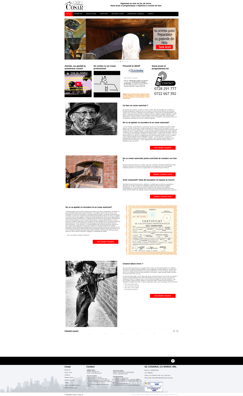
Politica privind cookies (71, 388)
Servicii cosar (91, 14)
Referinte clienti (118, 14)
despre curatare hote (163, 196)
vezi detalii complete (162, 148)
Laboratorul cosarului (135, 14)
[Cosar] (74, 5)
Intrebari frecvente (70, 380)
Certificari (104, 14)
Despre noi (78, 14)
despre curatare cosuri (162, 174)
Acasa (68, 14)
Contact (151, 14)
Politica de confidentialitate (72, 385)
